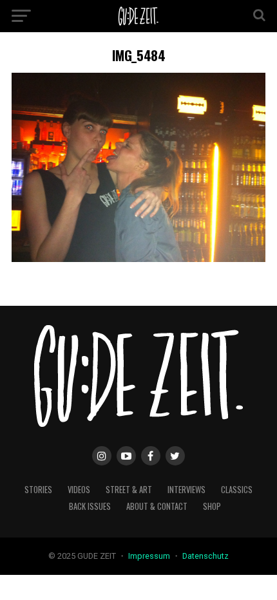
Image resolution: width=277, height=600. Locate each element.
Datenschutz (205, 556)
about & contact (156, 506)
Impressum (150, 556)
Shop (212, 506)
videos (79, 489)
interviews (186, 489)
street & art (129, 489)
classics (237, 489)
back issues (90, 506)
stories (38, 489)
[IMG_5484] (138, 258)
